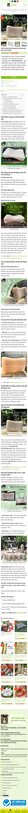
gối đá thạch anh (6, 83)
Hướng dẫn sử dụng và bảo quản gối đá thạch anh (13, 110)
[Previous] (3, 27)
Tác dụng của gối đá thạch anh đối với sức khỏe (12, 98)
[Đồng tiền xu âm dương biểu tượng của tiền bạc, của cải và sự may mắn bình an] (7, 648)
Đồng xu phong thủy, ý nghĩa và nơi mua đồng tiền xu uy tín (21, 657)
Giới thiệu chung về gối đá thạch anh (10, 96)
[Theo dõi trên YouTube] (17, 1)
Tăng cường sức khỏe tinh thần (10, 107)
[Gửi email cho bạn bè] (10, 86)
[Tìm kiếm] (23, 5)
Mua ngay (14, 77)
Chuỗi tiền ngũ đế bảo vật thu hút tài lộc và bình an (6, 678)
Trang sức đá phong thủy (20, 9)
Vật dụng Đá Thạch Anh (9, 81)
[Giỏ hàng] (25, 4)
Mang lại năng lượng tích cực (10, 105)
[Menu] (2, 4)
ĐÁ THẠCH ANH (21, 613)
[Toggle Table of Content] (21, 95)
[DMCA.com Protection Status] (5, 795)
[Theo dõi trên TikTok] (15, 1)
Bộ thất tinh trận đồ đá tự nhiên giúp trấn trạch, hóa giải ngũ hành (6, 700)
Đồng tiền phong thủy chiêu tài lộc (7, 634)
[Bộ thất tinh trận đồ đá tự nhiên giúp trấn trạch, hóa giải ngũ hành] (7, 691)
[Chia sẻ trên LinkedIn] (16, 86)
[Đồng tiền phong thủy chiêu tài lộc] (7, 626)
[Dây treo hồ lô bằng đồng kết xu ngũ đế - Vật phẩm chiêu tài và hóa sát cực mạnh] (21, 691)
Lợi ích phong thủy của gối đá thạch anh (11, 104)
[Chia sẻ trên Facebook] (5, 86)
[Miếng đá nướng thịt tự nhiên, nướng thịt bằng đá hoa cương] (21, 626)
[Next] (25, 27)
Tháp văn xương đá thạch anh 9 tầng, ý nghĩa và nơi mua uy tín (20, 678)
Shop (9, 9)
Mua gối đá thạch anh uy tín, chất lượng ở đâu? (12, 113)
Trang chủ (4, 9)
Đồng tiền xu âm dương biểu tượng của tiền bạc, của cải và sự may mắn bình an (7, 657)
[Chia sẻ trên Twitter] (8, 86)
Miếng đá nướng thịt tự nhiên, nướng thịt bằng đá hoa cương (20, 635)
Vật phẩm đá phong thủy (10, 10)
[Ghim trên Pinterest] (13, 86)
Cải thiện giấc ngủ (8, 99)
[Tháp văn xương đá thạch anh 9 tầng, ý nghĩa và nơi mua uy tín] (21, 670)
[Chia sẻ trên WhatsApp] (2, 86)
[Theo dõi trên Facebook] (12, 1)
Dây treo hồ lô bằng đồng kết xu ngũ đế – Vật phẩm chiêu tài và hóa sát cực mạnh (20, 700)
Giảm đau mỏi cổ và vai (9, 102)
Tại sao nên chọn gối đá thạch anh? (10, 108)
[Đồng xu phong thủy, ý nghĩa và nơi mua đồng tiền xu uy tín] (21, 648)
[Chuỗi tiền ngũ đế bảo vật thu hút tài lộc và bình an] (7, 670)
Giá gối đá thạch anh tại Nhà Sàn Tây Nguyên (12, 111)
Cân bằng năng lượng (8, 101)
